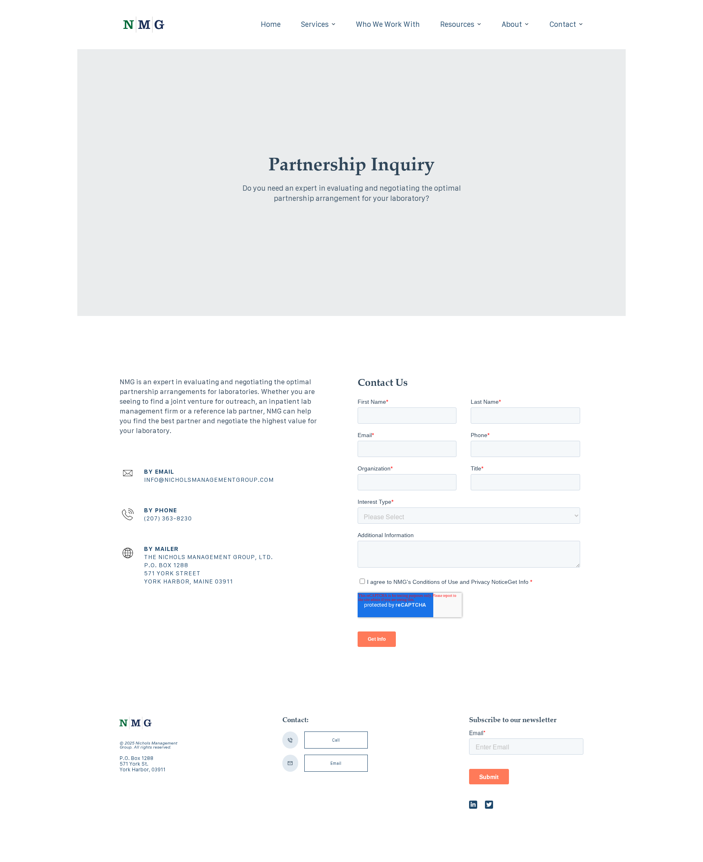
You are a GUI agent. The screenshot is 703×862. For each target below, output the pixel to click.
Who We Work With (388, 24)
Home (271, 24)
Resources (457, 24)
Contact (562, 24)
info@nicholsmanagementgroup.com (209, 479)
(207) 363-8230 (168, 518)
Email (335, 763)
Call (336, 740)
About (512, 24)
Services (315, 24)
